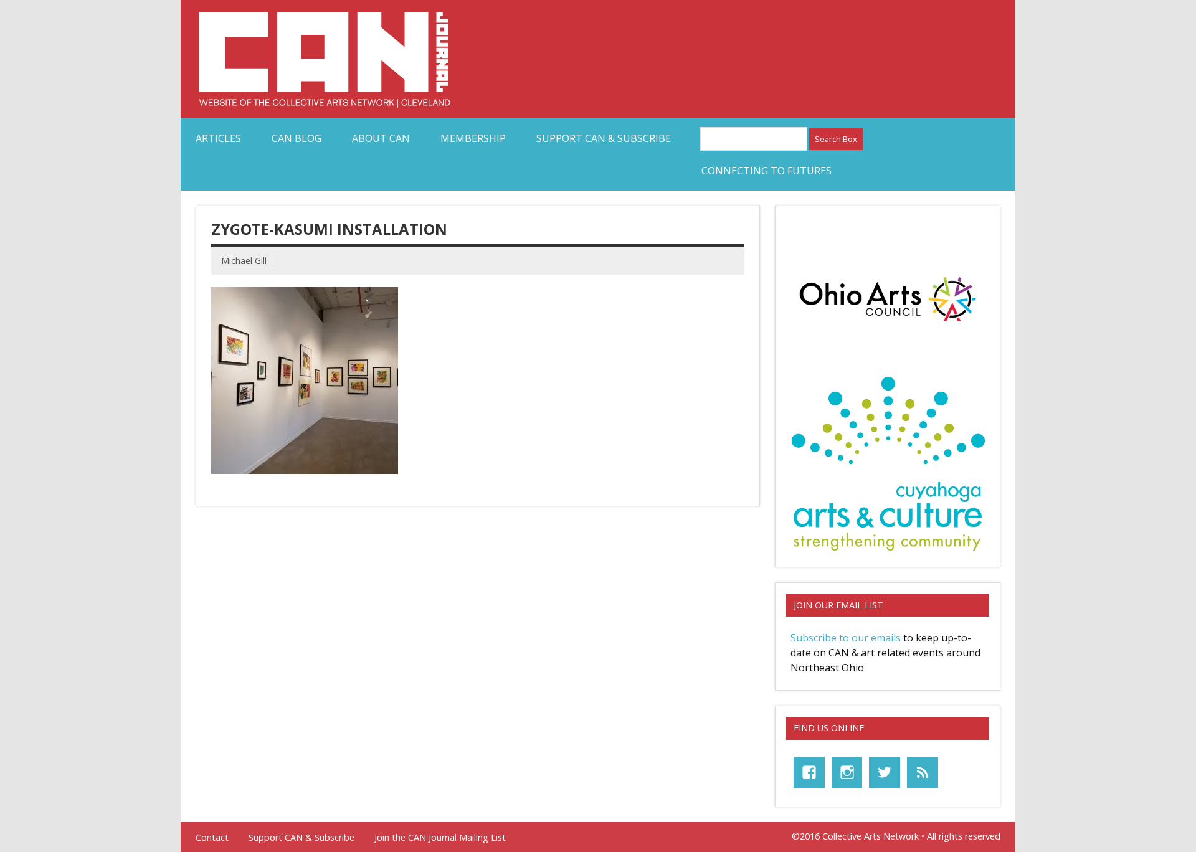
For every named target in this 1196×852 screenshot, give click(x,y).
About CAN (381, 138)
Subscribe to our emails (845, 638)
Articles (218, 138)
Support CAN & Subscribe (603, 138)
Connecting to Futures (766, 171)
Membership (473, 138)
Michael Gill (244, 261)
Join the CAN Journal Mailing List (440, 837)
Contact (212, 837)
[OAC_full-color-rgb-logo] (887, 325)
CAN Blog (296, 138)
